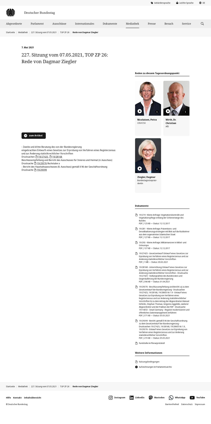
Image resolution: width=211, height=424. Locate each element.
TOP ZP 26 (64, 32)
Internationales (84, 23)
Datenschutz (187, 404)
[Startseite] (30, 13)
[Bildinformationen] (157, 111)
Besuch (168, 23)
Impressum (200, 404)
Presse (152, 23)
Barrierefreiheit (172, 404)
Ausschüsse (59, 23)
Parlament (37, 23)
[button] (201, 3)
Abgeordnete (14, 23)
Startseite (10, 32)
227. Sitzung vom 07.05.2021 (44, 32)
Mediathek (132, 23)
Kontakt (17, 397)
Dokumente (110, 23)
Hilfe (8, 397)
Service (186, 23)
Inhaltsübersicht (32, 397)
